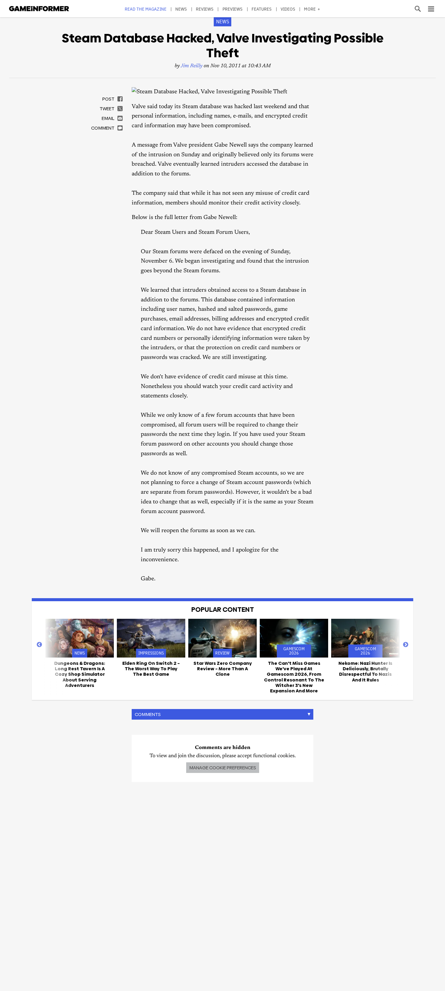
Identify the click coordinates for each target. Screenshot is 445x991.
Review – (222, 669)
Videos (288, 9)
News (181, 9)
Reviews (205, 9)
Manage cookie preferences (222, 767)
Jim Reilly (192, 66)
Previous (39, 645)
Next (406, 645)
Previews (232, 9)
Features (262, 9)
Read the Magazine (145, 9)
